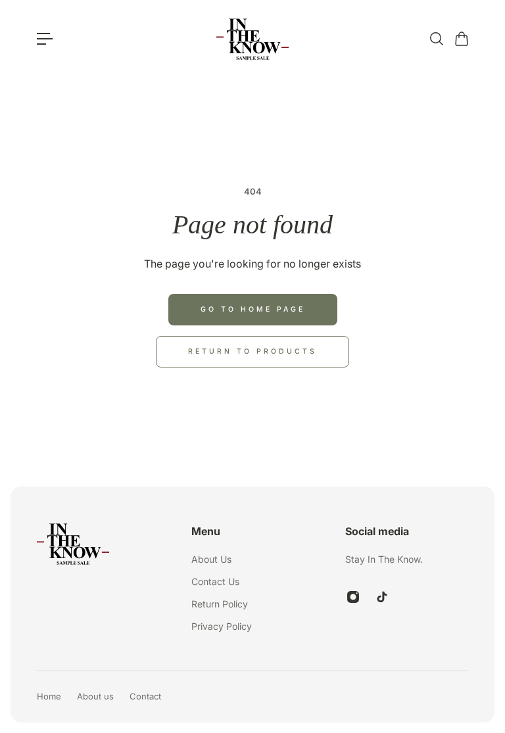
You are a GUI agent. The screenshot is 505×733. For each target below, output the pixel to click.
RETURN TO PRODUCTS (252, 351)
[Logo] (252, 39)
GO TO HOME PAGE (253, 309)
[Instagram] (353, 596)
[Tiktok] (382, 596)
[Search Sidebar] (435, 38)
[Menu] (45, 39)
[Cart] (460, 38)
